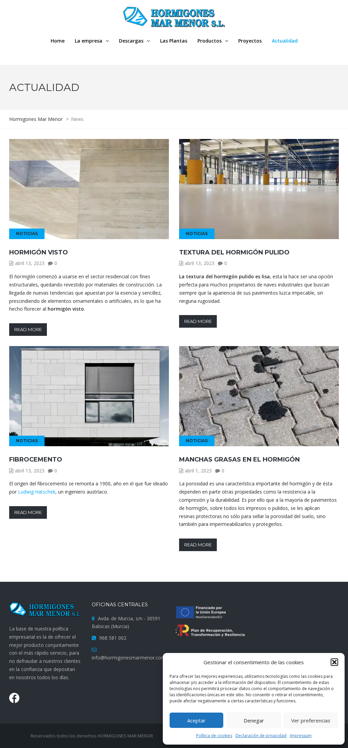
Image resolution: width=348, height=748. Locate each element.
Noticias (27, 233)
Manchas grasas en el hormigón (239, 459)
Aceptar (196, 720)
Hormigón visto (38, 252)
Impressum (301, 735)
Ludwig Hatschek (36, 491)
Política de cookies (214, 735)
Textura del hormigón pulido (234, 252)
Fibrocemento (35, 459)
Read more (28, 329)
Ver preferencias (310, 720)
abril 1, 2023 (198, 470)
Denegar (254, 720)
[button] (334, 662)
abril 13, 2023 (30, 263)
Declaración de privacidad (261, 735)
